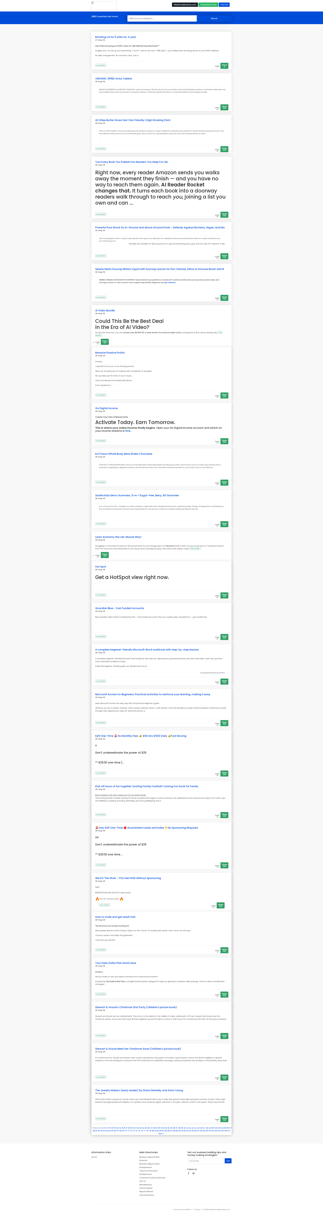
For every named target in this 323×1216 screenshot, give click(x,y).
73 (133, 1130)
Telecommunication (148, 1171)
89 (177, 1130)
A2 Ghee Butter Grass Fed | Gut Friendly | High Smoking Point (132, 120)
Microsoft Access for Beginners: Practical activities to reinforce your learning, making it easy (152, 694)
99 (204, 1130)
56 (228, 1128)
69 (123, 1130)
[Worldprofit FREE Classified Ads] (104, 5)
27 (151, 1128)
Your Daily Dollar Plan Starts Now (115, 963)
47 (204, 1128)
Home (94, 1157)
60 (99, 1130)
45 (198, 1128)
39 (182, 1128)
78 (147, 1130)
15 (122, 1128)
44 (195, 1128)
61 (101, 1130)
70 (126, 1130)
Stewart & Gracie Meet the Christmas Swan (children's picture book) (138, 1049)
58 (94, 1130)
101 (210, 1130)
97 (198, 1130)
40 (185, 1128)
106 (225, 1130)
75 (139, 1130)
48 (207, 1128)
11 (114, 1128)
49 (210, 1128)
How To (142, 1181)
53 (220, 1128)
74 (136, 1130)
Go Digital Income (106, 408)
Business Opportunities (149, 1157)
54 (222, 1128)
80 (153, 1130)
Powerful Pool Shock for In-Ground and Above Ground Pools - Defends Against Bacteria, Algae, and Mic (160, 227)
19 (131, 1128)
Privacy (197, 1209)
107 (229, 1130)
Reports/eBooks (146, 1191)
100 (207, 1130)
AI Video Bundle (105, 310)
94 (190, 1130)
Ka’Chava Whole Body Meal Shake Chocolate (123, 454)
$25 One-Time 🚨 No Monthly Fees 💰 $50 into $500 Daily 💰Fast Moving (140, 736)
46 (201, 1128)
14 (120, 1128)
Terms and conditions (182, 1209)
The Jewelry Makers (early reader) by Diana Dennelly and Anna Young (139, 1090)
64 (109, 1130)
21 (136, 1128)
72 (131, 1130)
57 (230, 1128)
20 (133, 1128)
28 (154, 1128)
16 (124, 1128)
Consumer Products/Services (152, 1177)
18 (129, 1128)
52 (217, 1128)
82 (158, 1130)
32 (164, 1128)
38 (179, 1128)
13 (118, 1128)
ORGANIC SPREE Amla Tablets (113, 78)
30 (159, 1128)
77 (144, 1130)
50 (213, 1128)
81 (155, 1130)
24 (143, 1128)
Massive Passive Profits (110, 352)
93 (187, 1130)
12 (116, 1128)
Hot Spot (100, 566)
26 (148, 1128)
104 (219, 1130)
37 (177, 1128)
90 (180, 1130)
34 (169, 1128)
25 (146, 1128)
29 (156, 1128)
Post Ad (224, 4)
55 (225, 1128)
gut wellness (170, 282)
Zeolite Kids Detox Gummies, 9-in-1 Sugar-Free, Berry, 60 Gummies (137, 495)
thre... (128, 431)
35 (171, 1128)
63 (107, 1130)
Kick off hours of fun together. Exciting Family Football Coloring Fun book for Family (146, 786)
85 (166, 1130)
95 (193, 1130)
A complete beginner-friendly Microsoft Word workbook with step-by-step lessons (147, 649)
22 (138, 1128)
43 (193, 1128)
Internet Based (145, 1188)
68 (120, 1130)
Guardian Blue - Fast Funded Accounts (119, 608)
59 (96, 1130)
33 (166, 1128)
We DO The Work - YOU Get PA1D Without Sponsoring (128, 878)
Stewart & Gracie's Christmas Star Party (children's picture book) (136, 1007)
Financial (143, 1160)
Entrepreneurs (145, 1167)
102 (212, 1130)
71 (128, 1130)
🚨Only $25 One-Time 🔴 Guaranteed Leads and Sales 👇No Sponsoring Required (146, 827)
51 (215, 1128)
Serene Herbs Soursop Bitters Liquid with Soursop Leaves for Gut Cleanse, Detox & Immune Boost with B (159, 269)
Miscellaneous (145, 1184)
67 (118, 1130)
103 (216, 1130)
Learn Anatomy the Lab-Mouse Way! (118, 537)
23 (141, 1128)
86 (169, 1130)
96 (195, 1130)
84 (163, 1130)
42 (190, 1128)
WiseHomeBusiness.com (185, 4)
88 (174, 1130)
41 (187, 1128)
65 (112, 1130)
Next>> (162, 1133)
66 (115, 1130)
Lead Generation (146, 1195)
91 (182, 1130)
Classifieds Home (208, 4)
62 (104, 1130)
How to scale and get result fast (115, 917)
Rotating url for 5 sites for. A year (115, 37)
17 (127, 1128)
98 (201, 1130)
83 (160, 1130)
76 (142, 1130)
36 (174, 1128)
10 (112, 1128)
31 (161, 1128)
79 (150, 1130)
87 (171, 1130)
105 (222, 1130)
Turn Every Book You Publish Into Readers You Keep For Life (131, 162)
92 (185, 1130)
